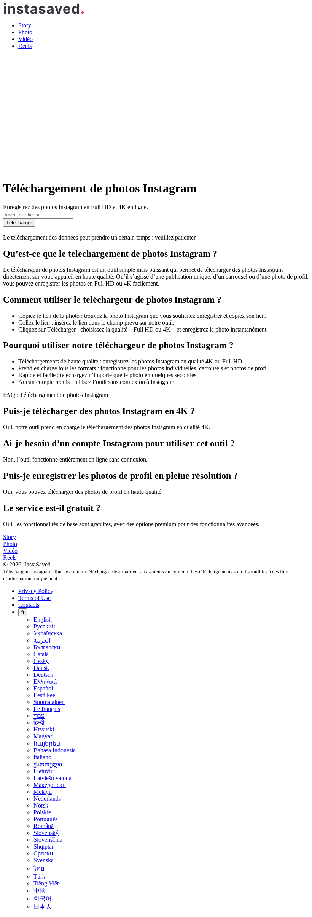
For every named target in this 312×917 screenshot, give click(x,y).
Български (46, 647)
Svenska (43, 860)
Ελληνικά (45, 681)
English (42, 619)
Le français (46, 709)
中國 (39, 890)
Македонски (49, 785)
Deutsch (43, 674)
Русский (44, 626)
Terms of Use (34, 598)
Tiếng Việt (46, 883)
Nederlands (47, 798)
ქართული (47, 764)
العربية (41, 640)
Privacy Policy (35, 591)
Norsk (40, 805)
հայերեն (46, 743)
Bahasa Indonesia (54, 750)
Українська (47, 633)
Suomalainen (49, 702)
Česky (41, 661)
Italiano (42, 757)
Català (41, 654)
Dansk (41, 668)
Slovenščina (47, 839)
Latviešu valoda (52, 778)
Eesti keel (45, 695)
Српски (43, 853)
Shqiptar (43, 846)
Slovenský (46, 833)
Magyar (42, 736)
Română (43, 826)
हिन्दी (39, 722)
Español (43, 688)
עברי (39, 715)
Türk (39, 876)
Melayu (42, 791)
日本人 (42, 906)
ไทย (38, 868)
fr (22, 612)
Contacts (28, 604)
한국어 (42, 898)
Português (45, 819)
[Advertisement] (156, 109)
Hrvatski (43, 729)
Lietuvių (43, 771)
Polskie (42, 812)
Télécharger (19, 222)
